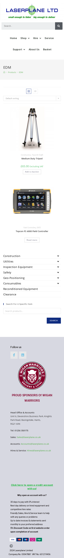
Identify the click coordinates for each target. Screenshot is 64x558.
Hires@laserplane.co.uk (39, 450)
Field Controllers (29, 227)
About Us (34, 49)
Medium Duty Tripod (32, 158)
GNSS (39, 227)
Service (49, 38)
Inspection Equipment (18, 267)
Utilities (8, 261)
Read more (32, 240)
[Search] (59, 26)
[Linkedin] (22, 355)
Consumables (12, 283)
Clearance (9, 294)
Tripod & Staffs (37, 155)
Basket (47, 49)
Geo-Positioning (14, 278)
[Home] (4, 72)
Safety (7, 272)
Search (54, 320)
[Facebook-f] (14, 355)
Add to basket (32, 171)
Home (13, 38)
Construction (26, 155)
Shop (23, 38)
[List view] (35, 91)
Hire (35, 38)
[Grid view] (28, 91)
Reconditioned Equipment (20, 289)
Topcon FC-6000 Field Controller (32, 231)
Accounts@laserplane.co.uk (35, 443)
